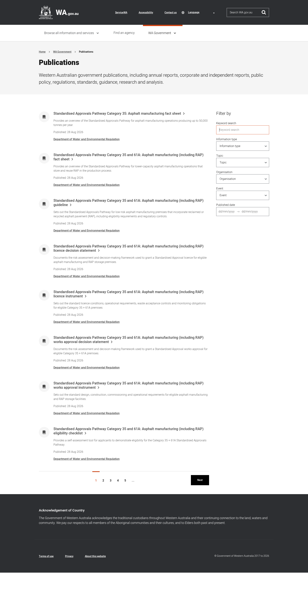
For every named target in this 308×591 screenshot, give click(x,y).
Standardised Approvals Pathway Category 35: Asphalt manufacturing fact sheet (117, 113)
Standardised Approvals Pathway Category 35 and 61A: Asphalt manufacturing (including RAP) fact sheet (128, 157)
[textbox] (202, 12)
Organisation (224, 172)
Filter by (223, 113)
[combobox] (202, 12)
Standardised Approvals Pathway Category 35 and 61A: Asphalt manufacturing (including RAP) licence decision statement (128, 248)
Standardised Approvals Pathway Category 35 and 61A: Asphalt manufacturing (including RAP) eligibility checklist (128, 431)
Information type (226, 139)
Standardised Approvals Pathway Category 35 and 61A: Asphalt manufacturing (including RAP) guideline (128, 203)
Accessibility (146, 12)
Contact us (171, 12)
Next (200, 480)
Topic (219, 156)
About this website (95, 556)
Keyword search (226, 123)
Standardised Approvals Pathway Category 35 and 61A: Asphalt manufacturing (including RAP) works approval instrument (128, 385)
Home (42, 52)
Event (219, 188)
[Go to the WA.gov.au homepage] (58, 12)
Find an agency (124, 33)
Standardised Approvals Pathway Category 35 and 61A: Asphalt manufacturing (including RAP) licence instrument (128, 294)
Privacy (69, 556)
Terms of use (46, 556)
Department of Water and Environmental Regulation (86, 139)
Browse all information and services (69, 33)
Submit (264, 12)
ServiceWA (121, 12)
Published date (225, 205)
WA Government (159, 33)
